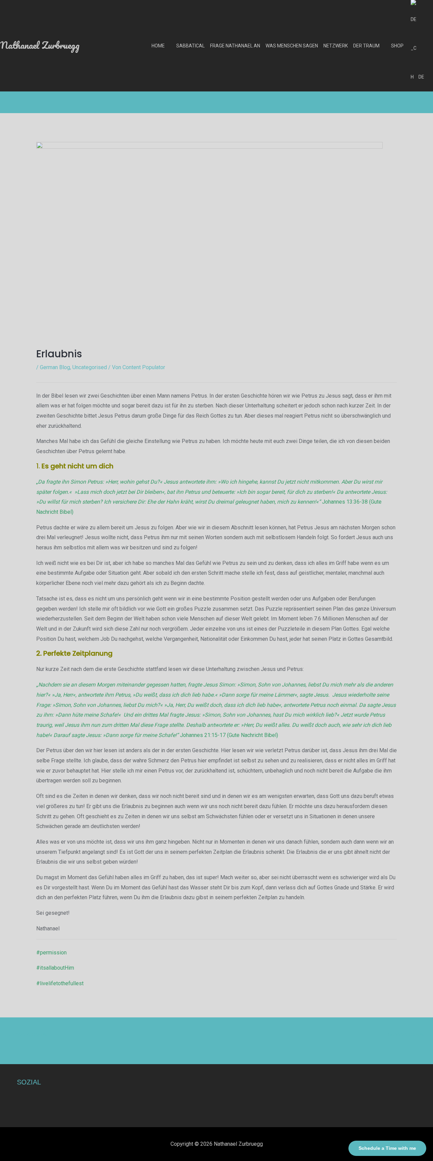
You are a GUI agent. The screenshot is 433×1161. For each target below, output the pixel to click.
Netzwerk (335, 45)
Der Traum (366, 45)
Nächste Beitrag (410, 1034)
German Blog (55, 367)
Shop (397, 45)
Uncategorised (89, 367)
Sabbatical (190, 45)
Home (158, 45)
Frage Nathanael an (235, 45)
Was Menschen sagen (292, 45)
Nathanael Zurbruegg (39, 45)
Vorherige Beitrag (25, 1034)
